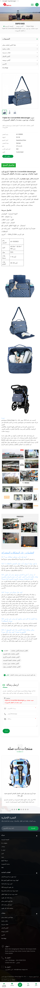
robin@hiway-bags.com (21, 970)
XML (2, 867)
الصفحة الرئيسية (9, 26)
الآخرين (4, 64)
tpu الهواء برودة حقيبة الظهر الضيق (9, 880)
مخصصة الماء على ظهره (7, 908)
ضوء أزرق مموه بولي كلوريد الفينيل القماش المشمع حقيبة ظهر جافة (20, 794)
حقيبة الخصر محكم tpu (7, 901)
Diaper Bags (30, 26)
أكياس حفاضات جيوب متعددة (11, 664)
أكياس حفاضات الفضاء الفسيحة (11, 660)
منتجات (3, 847)
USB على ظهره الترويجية (7, 887)
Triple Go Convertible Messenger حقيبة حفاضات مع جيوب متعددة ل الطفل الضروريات (19, 701)
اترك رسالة (20, 984)
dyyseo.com (8, 978)
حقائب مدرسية (6, 53)
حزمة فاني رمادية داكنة (6, 905)
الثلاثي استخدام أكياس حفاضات (19, 651)
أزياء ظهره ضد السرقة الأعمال (8, 877)
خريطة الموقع (4, 860)
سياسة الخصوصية (5, 864)
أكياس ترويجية (19, 26)
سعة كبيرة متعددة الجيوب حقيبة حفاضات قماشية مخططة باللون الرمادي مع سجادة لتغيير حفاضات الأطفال (23, 675)
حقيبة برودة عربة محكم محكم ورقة (9, 891)
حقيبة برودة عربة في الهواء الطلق (9, 894)
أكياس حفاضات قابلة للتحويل (11, 654)
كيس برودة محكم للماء (6, 884)
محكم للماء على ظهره (6, 898)
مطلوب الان (7, 156)
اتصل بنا (3, 850)
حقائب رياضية (6, 49)
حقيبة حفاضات (26, 179)
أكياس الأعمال (6, 56)
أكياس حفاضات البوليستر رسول (11, 667)
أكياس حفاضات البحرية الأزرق (11, 657)
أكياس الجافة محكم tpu (9, 45)
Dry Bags (5, 68)
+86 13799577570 (21, 960)
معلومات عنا (4, 843)
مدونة (2, 857)
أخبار (2, 853)
